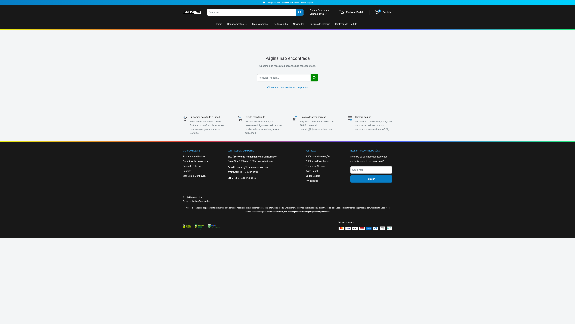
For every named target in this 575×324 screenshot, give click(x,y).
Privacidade (311, 180)
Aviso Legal (311, 171)
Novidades (298, 24)
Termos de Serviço (315, 166)
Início (219, 24)
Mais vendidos (260, 24)
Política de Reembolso (317, 161)
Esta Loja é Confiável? (194, 175)
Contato (187, 171)
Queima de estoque (320, 24)
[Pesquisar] (300, 12)
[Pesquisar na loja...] (314, 77)
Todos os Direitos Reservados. (197, 201)
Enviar (371, 178)
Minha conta (317, 13)
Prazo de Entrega (192, 166)
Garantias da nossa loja (195, 161)
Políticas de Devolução (317, 156)
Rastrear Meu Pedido (346, 24)
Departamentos (235, 24)
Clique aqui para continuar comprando (287, 87)
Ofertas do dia (280, 24)
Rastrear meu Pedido (194, 156)
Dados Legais (312, 175)
